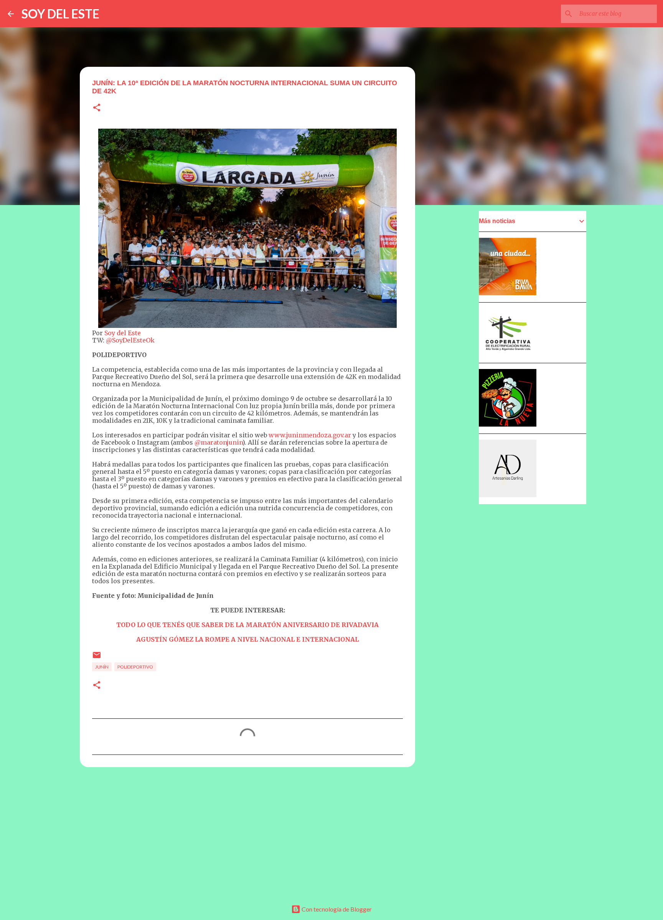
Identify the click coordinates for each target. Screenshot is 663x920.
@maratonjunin (218, 442)
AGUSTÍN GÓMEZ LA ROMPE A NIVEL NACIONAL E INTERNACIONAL (247, 639)
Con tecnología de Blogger (336, 909)
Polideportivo (135, 667)
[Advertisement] (247, 832)
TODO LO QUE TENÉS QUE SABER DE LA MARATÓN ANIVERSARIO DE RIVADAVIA (247, 625)
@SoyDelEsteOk (130, 340)
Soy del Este (122, 333)
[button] (96, 108)
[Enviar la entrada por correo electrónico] (96, 658)
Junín (102, 667)
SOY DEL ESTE (60, 13)
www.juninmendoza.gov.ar (310, 435)
